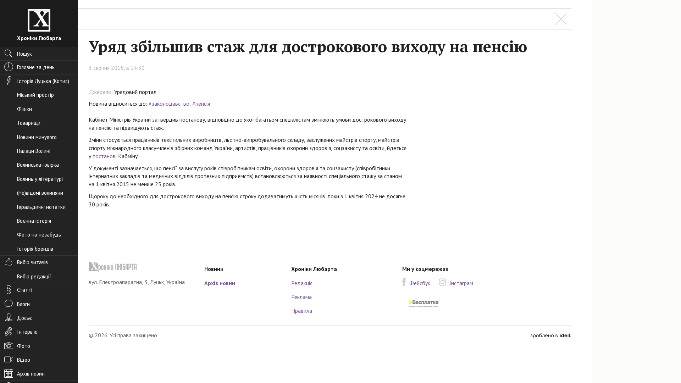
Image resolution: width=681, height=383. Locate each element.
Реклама (301, 296)
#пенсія (201, 103)
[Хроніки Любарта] (141, 267)
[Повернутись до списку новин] (560, 18)
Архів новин (219, 283)
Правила (301, 310)
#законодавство (169, 103)
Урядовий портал (135, 91)
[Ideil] (550, 335)
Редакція (301, 283)
